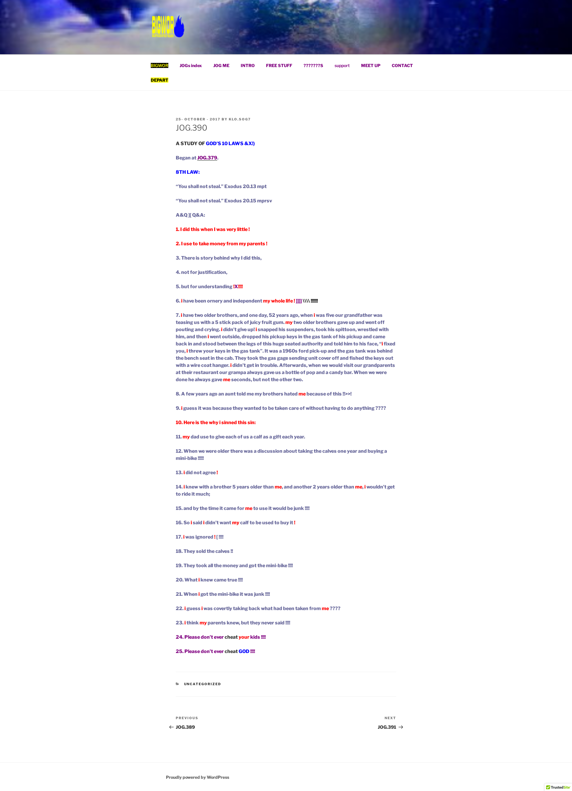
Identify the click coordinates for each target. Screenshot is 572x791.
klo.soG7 (240, 119)
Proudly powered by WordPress (197, 777)
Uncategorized (202, 684)
